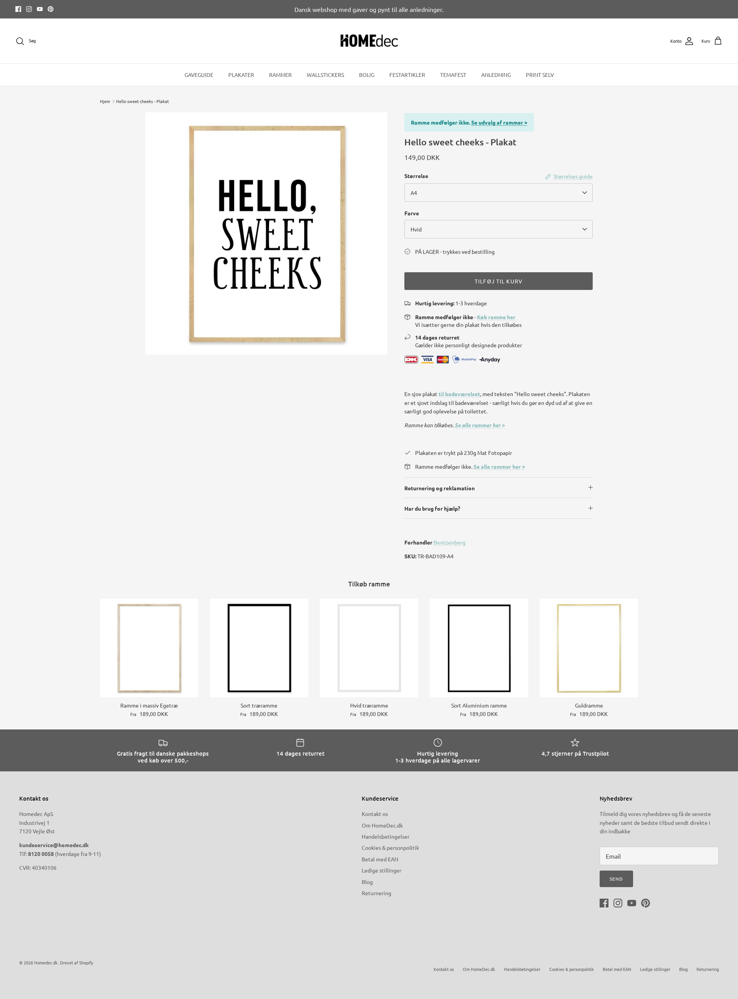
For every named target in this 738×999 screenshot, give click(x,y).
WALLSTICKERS (325, 74)
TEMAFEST (453, 74)
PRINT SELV (540, 74)
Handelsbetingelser (385, 836)
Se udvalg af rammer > (499, 122)
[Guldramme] (589, 648)
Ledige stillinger (381, 870)
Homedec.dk (46, 962)
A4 (414, 192)
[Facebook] (18, 9)
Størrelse (416, 175)
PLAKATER (241, 74)
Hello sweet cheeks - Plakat (142, 101)
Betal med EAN (380, 859)
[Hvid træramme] (369, 648)
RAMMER (280, 74)
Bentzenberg (449, 542)
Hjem (105, 101)
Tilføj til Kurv (498, 281)
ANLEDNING (496, 74)
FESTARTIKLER (407, 74)
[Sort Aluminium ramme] (479, 648)
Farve (411, 213)
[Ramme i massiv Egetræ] (149, 648)
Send (616, 879)
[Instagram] (29, 9)
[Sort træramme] (259, 648)
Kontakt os (375, 813)
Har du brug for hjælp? (432, 508)
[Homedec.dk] (369, 41)
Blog (367, 881)
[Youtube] (40, 9)
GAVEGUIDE (198, 74)
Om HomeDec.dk (382, 825)
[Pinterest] (50, 9)
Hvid (416, 229)
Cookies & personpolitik (390, 847)
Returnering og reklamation (439, 488)
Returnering (376, 892)
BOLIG (366, 74)
